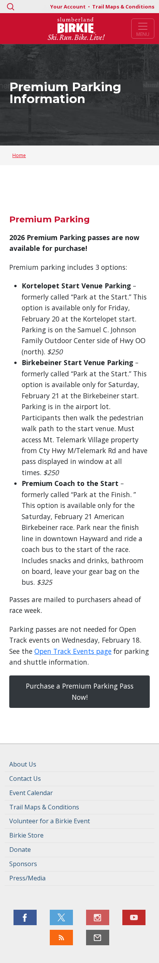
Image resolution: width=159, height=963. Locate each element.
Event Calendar (31, 793)
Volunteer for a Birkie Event (49, 821)
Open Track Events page (73, 651)
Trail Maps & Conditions (123, 6)
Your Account (68, 6)
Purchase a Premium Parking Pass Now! (80, 691)
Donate (20, 849)
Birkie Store (26, 835)
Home (19, 155)
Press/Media (27, 878)
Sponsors (23, 864)
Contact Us (25, 778)
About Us (22, 764)
